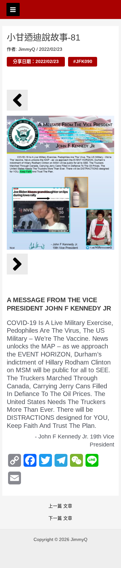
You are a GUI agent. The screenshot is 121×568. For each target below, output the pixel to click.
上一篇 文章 (60, 506)
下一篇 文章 (60, 518)
